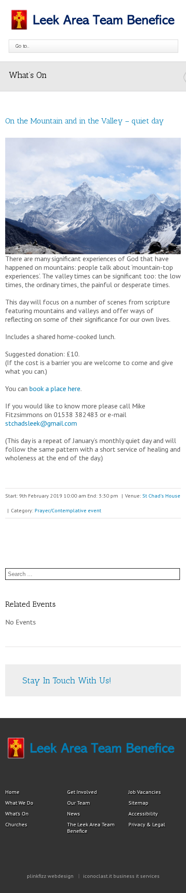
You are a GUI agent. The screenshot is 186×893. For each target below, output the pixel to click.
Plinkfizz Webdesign (50, 876)
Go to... (22, 46)
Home (12, 792)
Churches (16, 824)
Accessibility (143, 813)
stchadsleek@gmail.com (41, 423)
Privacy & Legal (146, 824)
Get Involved (82, 792)
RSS (137, 673)
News (73, 813)
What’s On (17, 813)
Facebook (153, 673)
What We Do (19, 802)
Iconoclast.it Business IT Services (121, 876)
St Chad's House (161, 495)
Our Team (78, 802)
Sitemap (138, 802)
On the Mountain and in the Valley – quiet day (84, 121)
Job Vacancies (144, 792)
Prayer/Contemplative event (68, 510)
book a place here (54, 388)
